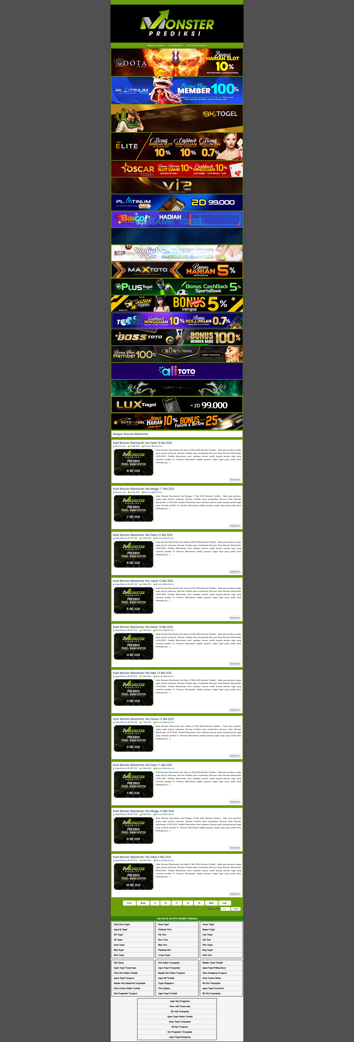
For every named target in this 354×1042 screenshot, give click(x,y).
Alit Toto (207, 939)
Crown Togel (164, 955)
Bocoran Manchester (153, 446)
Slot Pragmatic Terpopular (179, 1032)
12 (188, 903)
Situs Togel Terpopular (180, 1021)
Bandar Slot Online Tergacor (171, 973)
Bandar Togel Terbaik (213, 962)
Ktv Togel (118, 934)
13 (199, 903)
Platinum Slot (164, 950)
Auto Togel (119, 945)
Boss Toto (163, 939)
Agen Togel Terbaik (167, 993)
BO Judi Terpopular (180, 1011)
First (129, 903)
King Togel (208, 950)
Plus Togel (208, 945)
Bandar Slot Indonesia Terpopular (129, 983)
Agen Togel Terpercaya (125, 968)
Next (211, 903)
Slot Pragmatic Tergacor (125, 993)
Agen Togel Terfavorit (213, 988)
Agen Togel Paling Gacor (214, 968)
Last (225, 903)
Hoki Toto (207, 955)
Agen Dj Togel (120, 929)
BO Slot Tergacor (180, 1027)
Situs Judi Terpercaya (180, 1006)
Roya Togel (163, 924)
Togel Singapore (166, 983)
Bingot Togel (209, 929)
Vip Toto (162, 934)
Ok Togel (118, 939)
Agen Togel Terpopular (169, 968)
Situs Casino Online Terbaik (127, 988)
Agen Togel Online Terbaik (180, 1016)
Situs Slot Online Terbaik (125, 973)
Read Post (235, 479)
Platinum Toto (164, 929)
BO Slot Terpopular (212, 983)
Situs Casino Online (212, 978)
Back (143, 903)
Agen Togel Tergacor (124, 978)
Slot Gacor (119, 962)
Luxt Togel (208, 934)
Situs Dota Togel (122, 924)
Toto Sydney (164, 988)
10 (165, 903)
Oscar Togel (208, 924)
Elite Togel (119, 955)
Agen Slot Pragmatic (180, 1001)
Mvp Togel (119, 950)
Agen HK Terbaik (166, 978)
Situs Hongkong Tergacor (215, 973)
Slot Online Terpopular (169, 962)
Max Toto (162, 945)
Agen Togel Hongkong (180, 1037)
